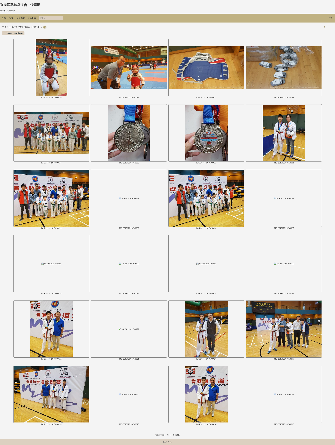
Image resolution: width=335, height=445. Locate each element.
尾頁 (178, 435)
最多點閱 (20, 17)
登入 (331, 18)
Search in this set (15, 33)
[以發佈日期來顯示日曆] (328, 26)
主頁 (4, 26)
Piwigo (170, 442)
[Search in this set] (318, 26)
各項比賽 (12, 26)
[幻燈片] (324, 26)
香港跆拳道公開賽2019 (30, 26)
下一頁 (172, 435)
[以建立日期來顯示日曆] (331, 26)
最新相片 (32, 17)
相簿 (4, 17)
